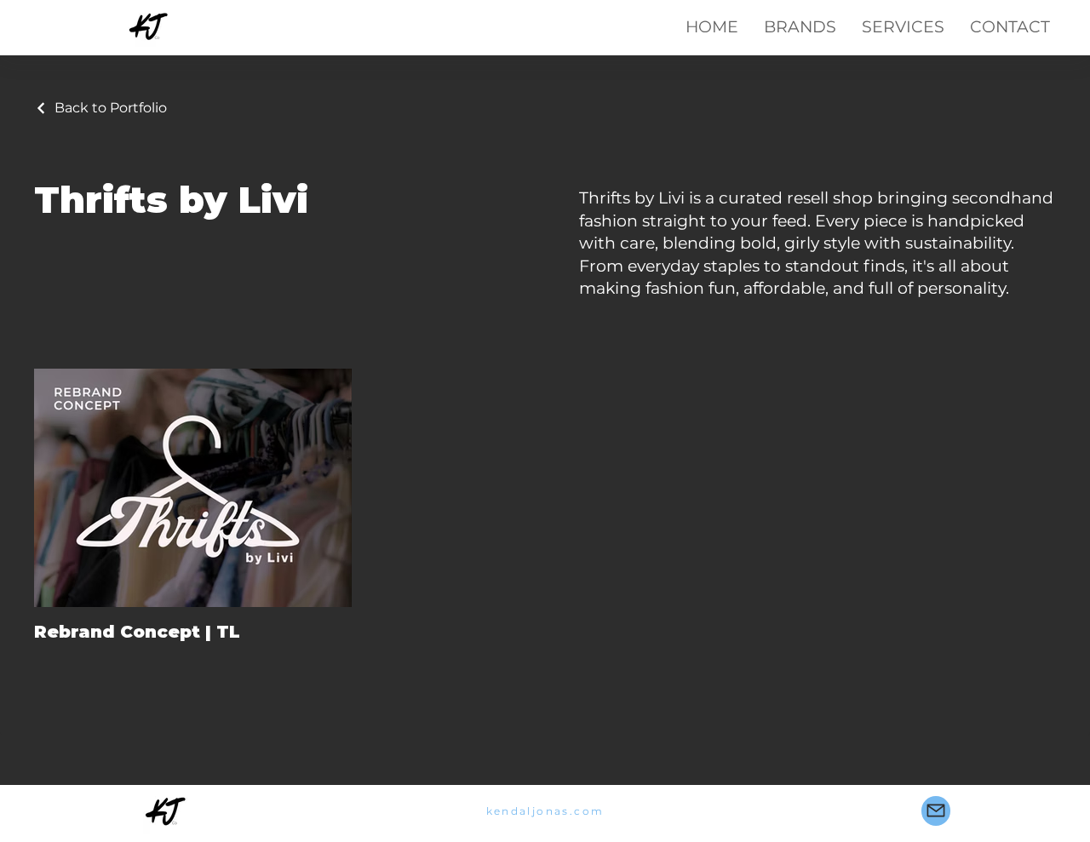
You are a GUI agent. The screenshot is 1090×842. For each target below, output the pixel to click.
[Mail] (935, 811)
